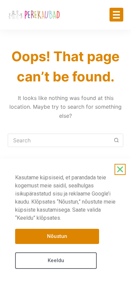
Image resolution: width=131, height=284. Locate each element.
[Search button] (116, 140)
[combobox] (59, 140)
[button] (120, 169)
